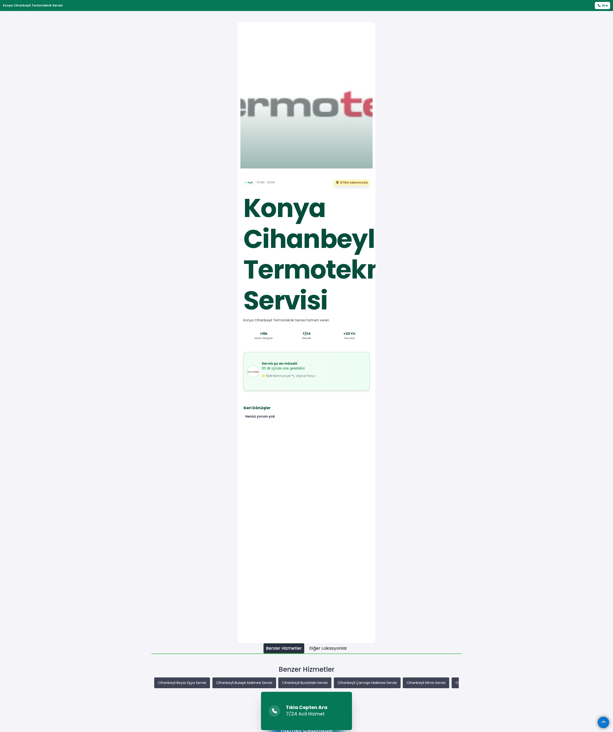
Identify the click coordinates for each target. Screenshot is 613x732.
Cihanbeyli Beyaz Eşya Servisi (182, 682)
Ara (605, 5)
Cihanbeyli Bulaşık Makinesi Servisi (244, 682)
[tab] (283, 648)
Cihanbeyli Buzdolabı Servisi (305, 682)
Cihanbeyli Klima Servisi (426, 682)
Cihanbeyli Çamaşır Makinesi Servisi (367, 682)
